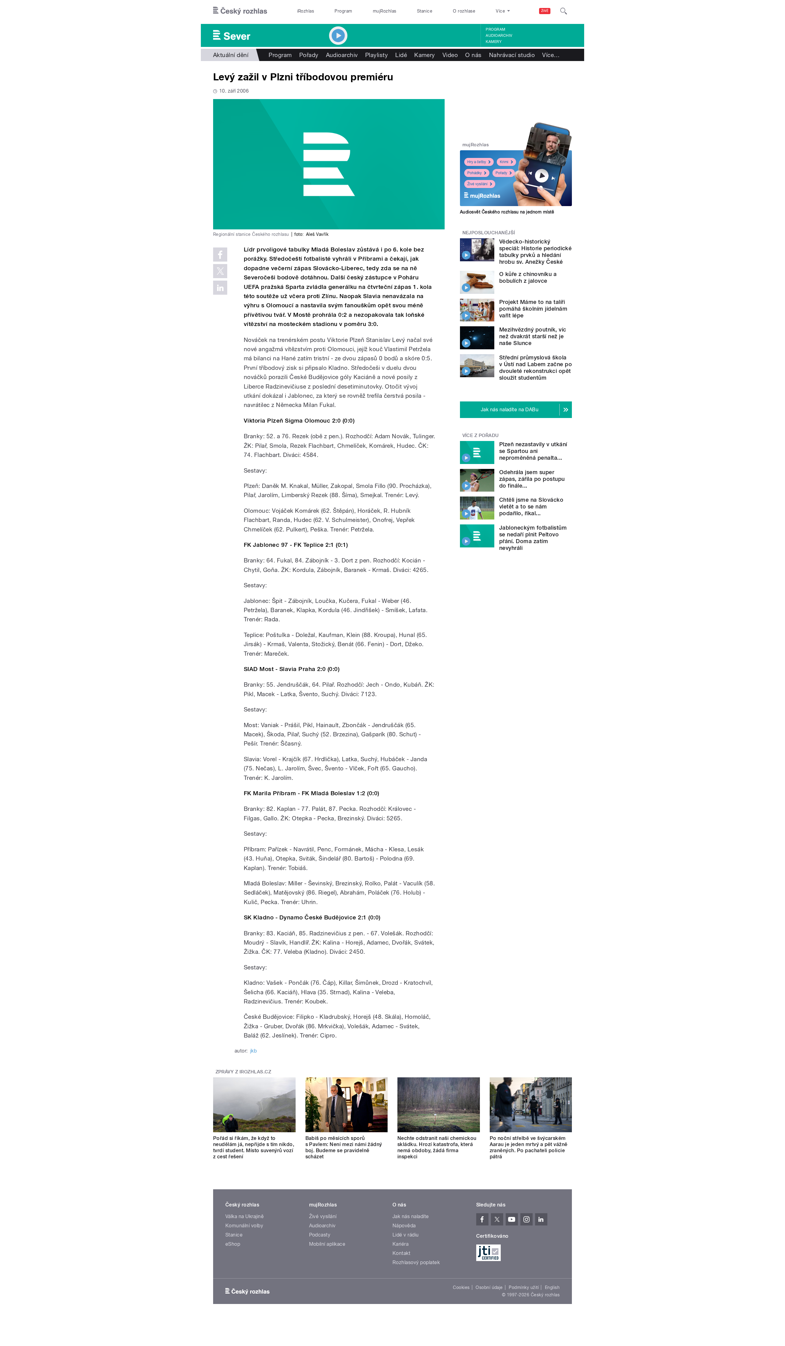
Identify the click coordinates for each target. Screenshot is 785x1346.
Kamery (494, 42)
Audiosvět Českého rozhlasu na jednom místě (507, 211)
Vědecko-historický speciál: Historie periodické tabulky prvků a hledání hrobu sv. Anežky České (535, 251)
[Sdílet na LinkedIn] (220, 288)
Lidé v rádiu (405, 1235)
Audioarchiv (499, 35)
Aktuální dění (230, 55)
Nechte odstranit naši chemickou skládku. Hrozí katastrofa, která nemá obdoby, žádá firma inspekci (437, 1147)
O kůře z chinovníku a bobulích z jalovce (528, 277)
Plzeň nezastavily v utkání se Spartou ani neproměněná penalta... (533, 451)
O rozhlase (464, 11)
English (552, 1287)
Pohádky (474, 173)
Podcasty (320, 1235)
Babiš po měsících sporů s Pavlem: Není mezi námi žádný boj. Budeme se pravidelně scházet (343, 1147)
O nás (473, 55)
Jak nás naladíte (410, 1216)
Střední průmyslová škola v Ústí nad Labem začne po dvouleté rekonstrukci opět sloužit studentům (535, 367)
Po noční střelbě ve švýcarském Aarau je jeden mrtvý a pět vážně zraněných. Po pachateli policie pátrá (529, 1147)
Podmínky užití (524, 1287)
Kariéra (400, 1244)
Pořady (309, 55)
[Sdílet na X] (220, 271)
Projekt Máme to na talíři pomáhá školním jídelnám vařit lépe (533, 309)
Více (551, 55)
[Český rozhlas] (240, 11)
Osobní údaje (489, 1287)
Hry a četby (476, 162)
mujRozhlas (384, 11)
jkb (253, 1051)
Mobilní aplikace (327, 1244)
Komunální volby (244, 1226)
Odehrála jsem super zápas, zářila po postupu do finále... (532, 479)
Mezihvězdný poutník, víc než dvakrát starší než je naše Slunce (532, 336)
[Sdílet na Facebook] (220, 254)
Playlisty (376, 55)
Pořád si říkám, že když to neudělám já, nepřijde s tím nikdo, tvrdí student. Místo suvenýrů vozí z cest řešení (253, 1147)
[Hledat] (563, 11)
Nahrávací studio (512, 55)
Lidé (401, 55)
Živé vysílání (477, 184)
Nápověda (404, 1226)
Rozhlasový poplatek (416, 1262)
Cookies (461, 1287)
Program (343, 11)
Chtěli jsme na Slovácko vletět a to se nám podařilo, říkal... (531, 506)
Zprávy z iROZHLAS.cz (243, 1072)
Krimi (504, 162)
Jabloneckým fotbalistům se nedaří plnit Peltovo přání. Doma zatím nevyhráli (533, 537)
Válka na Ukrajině (244, 1216)
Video (450, 55)
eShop (232, 1244)
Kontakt (401, 1253)
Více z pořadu (480, 435)
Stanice (424, 11)
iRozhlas (305, 11)
